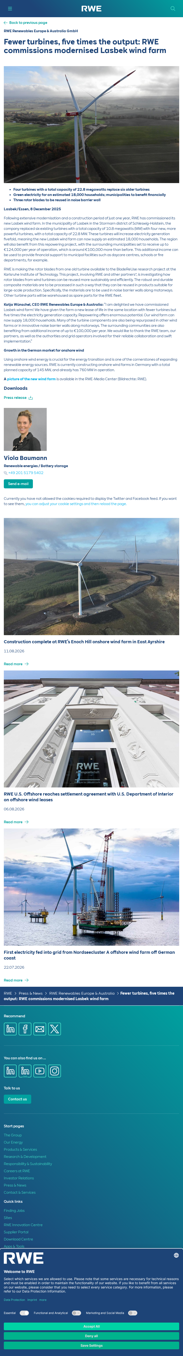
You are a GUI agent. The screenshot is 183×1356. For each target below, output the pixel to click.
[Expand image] (167, 171)
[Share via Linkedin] (10, 1029)
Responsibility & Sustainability (28, 1164)
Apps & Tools (14, 1246)
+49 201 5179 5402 (25, 473)
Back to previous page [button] (28, 23)
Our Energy (13, 1142)
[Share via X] (54, 1029)
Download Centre (18, 1239)
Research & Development (25, 1157)
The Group (13, 1135)
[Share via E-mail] (39, 1029)
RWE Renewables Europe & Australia (82, 993)
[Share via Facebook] (25, 1029)
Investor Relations (19, 1178)
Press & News (31, 993)
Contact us (17, 1099)
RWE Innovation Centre (23, 1225)
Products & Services (20, 1149)
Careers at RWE (17, 1171)
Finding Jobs (14, 1210)
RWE (8, 993)
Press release (15, 398)
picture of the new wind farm (31, 379)
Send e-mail (18, 484)
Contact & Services (20, 1192)
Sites (8, 1218)
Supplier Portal (16, 1232)
